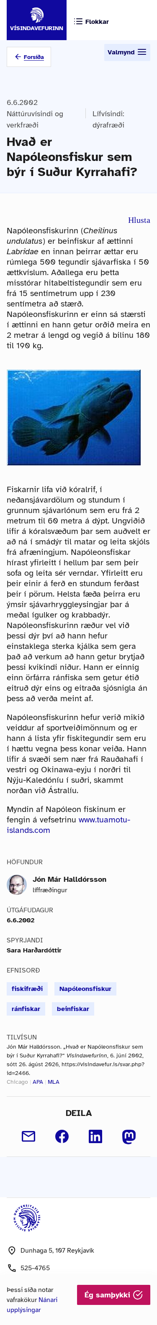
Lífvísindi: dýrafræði (108, 119)
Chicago (17, 1081)
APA (38, 1081)
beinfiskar (73, 1009)
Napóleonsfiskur (85, 989)
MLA (53, 1081)
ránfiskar (26, 1009)
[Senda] (28, 1136)
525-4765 (35, 1268)
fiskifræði (27, 989)
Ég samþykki (109, 1294)
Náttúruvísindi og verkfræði (35, 119)
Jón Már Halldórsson (69, 879)
